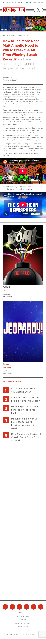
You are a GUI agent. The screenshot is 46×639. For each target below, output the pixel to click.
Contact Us (23, 627)
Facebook (5, 607)
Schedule (23, 620)
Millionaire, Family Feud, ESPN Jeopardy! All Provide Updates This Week (24, 423)
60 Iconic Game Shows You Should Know (24, 390)
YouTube (26, 607)
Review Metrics (23, 616)
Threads (12, 607)
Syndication (7, 367)
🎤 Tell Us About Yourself (13, 2)
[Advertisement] (23, 467)
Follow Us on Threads (10, 80)
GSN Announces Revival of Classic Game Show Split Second (26, 437)
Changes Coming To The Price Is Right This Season (25, 399)
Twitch (40, 607)
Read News (6, 294)
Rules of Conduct (23, 623)
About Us (23, 612)
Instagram (19, 607)
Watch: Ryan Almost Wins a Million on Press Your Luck (25, 409)
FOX (4, 291)
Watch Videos (7, 296)
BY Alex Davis (9, 78)
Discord (33, 607)
